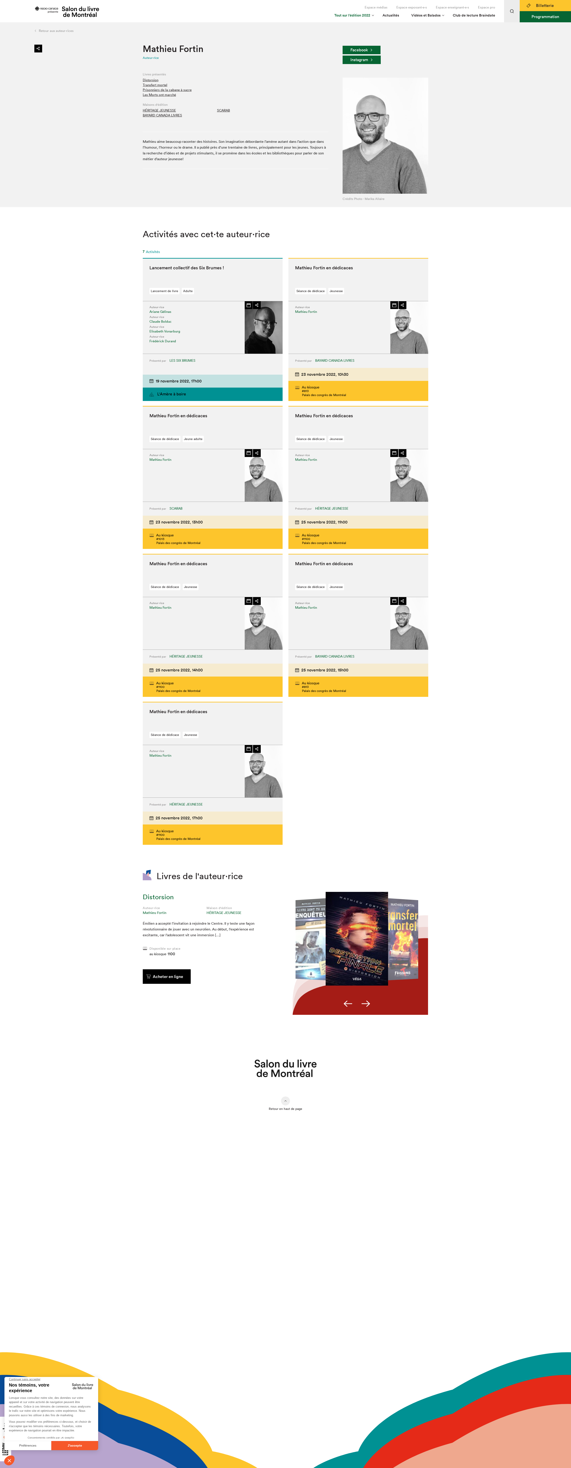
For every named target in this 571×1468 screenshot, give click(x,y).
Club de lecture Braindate (474, 15)
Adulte (188, 291)
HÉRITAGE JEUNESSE (159, 110)
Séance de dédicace (310, 291)
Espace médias (376, 7)
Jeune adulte (193, 439)
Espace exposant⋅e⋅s (411, 7)
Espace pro (486, 7)
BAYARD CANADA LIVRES (162, 115)
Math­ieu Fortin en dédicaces (324, 267)
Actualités (391, 15)
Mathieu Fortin (154, 912)
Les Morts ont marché (159, 95)
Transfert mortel (155, 85)
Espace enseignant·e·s (452, 7)
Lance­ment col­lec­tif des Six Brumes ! (186, 267)
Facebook (359, 49)
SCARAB (223, 110)
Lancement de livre (164, 291)
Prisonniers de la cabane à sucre (167, 90)
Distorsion (150, 80)
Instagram (359, 59)
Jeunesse (336, 291)
